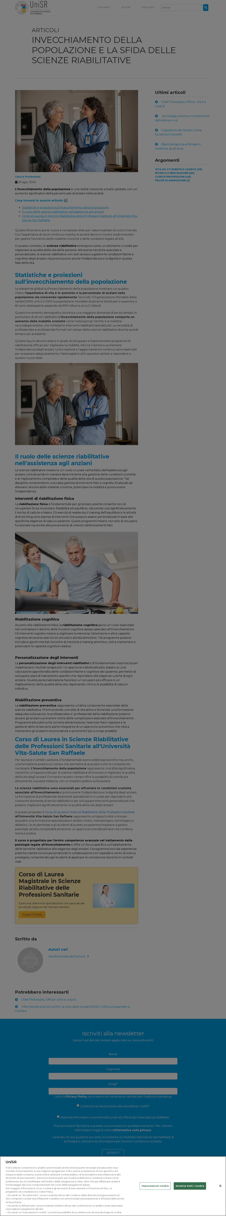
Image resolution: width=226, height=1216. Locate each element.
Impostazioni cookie (155, 1185)
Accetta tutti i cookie (190, 1185)
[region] (113, 1186)
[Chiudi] (220, 1186)
